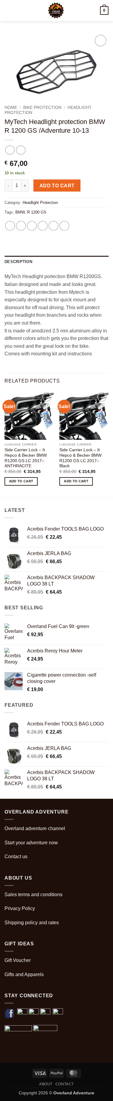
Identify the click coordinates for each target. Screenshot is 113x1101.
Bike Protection (42, 107)
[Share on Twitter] (32, 226)
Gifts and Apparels (24, 974)
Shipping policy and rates (32, 922)
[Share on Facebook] (21, 226)
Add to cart (57, 185)
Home (11, 107)
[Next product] (9, 150)
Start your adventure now (31, 842)
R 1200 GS (36, 212)
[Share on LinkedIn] (64, 226)
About (45, 1084)
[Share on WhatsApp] (10, 226)
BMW (20, 212)
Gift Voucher (18, 960)
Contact (64, 1084)
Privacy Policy (20, 908)
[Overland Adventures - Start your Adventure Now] (56, 10)
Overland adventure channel (35, 828)
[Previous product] (20, 150)
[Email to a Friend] (43, 226)
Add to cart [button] (21, 481)
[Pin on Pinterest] (53, 226)
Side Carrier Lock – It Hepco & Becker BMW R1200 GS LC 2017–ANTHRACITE (26, 458)
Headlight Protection (40, 202)
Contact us (16, 856)
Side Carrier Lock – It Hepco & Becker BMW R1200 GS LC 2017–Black (80, 458)
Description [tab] (18, 261)
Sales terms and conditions (33, 894)
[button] (8, 10)
